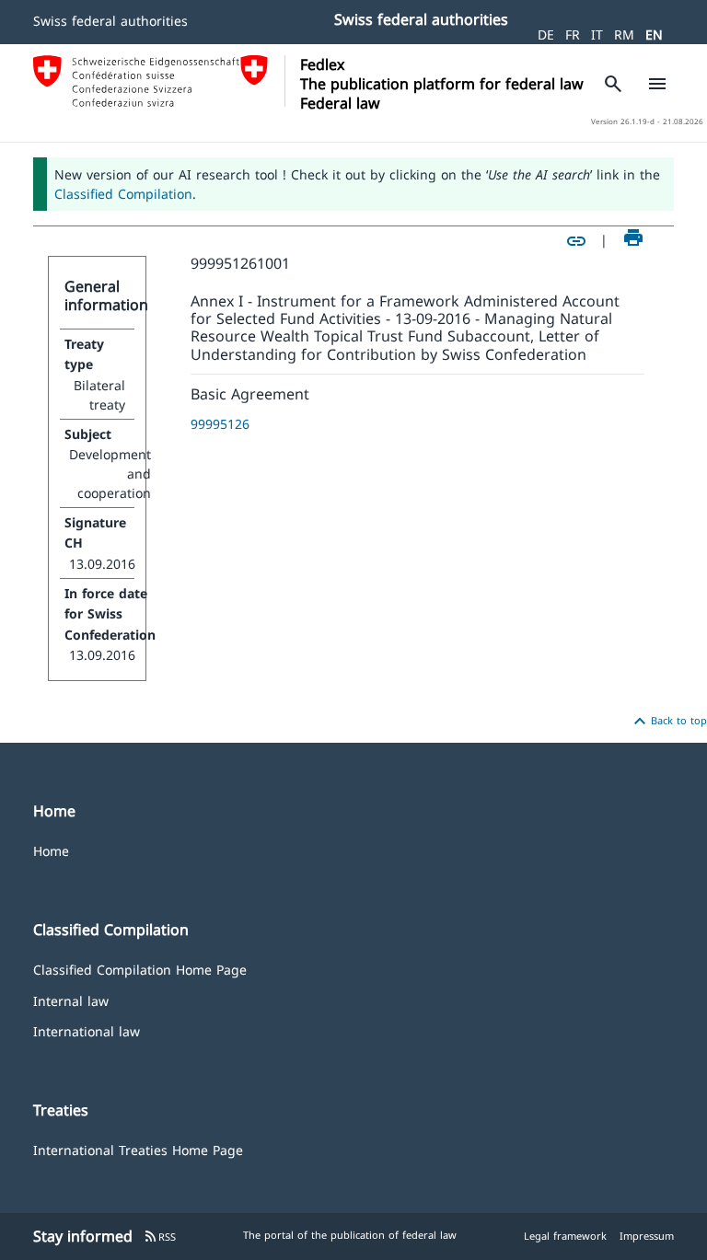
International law (86, 1030)
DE (546, 34)
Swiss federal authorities (110, 20)
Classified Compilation (123, 193)
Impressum (647, 1236)
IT (597, 34)
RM (624, 34)
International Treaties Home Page (138, 1149)
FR (572, 34)
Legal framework (565, 1236)
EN (654, 34)
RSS (160, 1236)
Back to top (668, 722)
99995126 (220, 424)
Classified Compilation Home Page (140, 969)
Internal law (71, 1000)
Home (51, 850)
